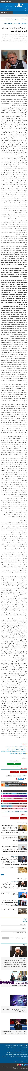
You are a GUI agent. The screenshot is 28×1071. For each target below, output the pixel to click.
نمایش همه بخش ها (8, 13)
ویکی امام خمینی (25, 1058)
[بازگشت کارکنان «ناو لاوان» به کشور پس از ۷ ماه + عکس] (22, 911)
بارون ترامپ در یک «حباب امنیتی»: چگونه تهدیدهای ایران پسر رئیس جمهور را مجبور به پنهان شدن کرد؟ (14, 1032)
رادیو (14, 775)
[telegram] (22, 1065)
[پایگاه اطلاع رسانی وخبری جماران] (14, 5)
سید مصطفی (20, 1047)
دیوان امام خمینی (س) (8, 1045)
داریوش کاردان (9, 775)
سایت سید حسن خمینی (10, 1052)
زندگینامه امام (15, 1045)
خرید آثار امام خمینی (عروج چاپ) (22, 1054)
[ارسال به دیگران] (25, 779)
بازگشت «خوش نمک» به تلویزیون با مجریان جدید (15, 747)
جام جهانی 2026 (24, 772)
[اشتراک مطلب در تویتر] (21, 779)
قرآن (16, 1050)
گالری (8, 1047)
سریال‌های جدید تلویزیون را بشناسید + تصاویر (16, 749)
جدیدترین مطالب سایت (22, 879)
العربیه (7, 1)
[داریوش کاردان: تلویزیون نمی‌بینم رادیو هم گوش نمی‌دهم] (14, 59)
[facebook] (27, 1065)
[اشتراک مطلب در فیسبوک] (23, 779)
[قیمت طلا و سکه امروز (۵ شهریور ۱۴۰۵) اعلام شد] (22, 870)
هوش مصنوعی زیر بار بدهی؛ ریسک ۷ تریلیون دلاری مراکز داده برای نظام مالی (14, 1010)
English (3, 1)
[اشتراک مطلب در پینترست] (16, 779)
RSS (27, 1061)
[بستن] (1, 980)
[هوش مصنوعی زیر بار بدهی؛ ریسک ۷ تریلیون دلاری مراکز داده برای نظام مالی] (14, 1000)
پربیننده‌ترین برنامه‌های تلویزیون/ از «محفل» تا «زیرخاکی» (13, 751)
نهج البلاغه (19, 1050)
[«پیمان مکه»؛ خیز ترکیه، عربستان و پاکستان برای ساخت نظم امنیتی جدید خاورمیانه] (14, 976)
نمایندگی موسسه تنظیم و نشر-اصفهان (22, 1056)
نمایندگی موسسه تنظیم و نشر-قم (11, 1054)
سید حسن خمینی (25, 1050)
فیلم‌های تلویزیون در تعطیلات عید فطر (18, 753)
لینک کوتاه (21, 782)
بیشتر (2, 874)
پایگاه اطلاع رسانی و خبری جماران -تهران (15, 23)
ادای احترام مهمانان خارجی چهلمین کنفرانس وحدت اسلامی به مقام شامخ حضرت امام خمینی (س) (9, 838)
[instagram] (18, 1065)
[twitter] (25, 1065)
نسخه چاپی (17, 19)
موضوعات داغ (24, 768)
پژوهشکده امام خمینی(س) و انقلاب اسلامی (8, 1056)
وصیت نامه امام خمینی (13, 1047)
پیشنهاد (25, 945)
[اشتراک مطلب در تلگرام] (19, 779)
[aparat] (20, 1065)
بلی (13, 763)
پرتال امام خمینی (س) (18, 1052)
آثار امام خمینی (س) (11, 1050)
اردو (10, 1)
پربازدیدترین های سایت (22, 823)
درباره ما (21, 1061)
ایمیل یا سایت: (24, 928)
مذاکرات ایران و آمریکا (15, 772)
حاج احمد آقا (25, 1047)
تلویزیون (19, 775)
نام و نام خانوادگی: (23, 924)
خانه (26, 15)
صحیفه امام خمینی (22, 1045)
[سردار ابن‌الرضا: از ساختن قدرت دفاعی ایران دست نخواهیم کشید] (22, 895)
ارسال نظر (6, 938)
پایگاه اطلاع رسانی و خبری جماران (11, 1067)
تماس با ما (16, 1061)
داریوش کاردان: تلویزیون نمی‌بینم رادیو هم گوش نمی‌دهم (14, 29)
